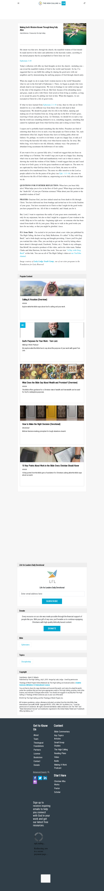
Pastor (57, 788)
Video (56, 757)
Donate (28, 16)
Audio (56, 761)
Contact (37, 761)
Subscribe (52, 601)
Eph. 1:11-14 (64, 173)
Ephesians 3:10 (25, 60)
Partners (37, 750)
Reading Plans (60, 753)
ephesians (26, 645)
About (20, 16)
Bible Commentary (62, 731)
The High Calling (61, 749)
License (37, 753)
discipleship (26, 662)
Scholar (57, 792)
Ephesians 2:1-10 (49, 104)
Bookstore (38, 757)
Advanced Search (40, 772)
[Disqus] (52, 528)
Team (36, 739)
